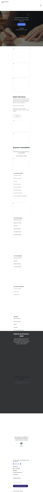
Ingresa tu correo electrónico (18, 480)
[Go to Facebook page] (13, 464)
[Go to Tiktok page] (18, 464)
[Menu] (40, 5)
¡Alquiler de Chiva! (21, 24)
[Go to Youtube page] (20, 464)
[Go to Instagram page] (16, 464)
